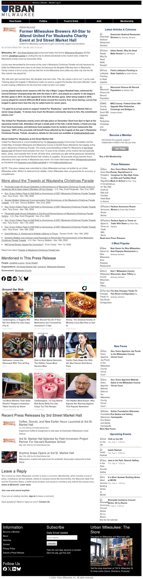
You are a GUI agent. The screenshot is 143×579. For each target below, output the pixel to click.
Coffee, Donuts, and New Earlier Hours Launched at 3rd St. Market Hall (56, 423)
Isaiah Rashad (114, 450)
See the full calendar (109, 519)
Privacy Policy (9, 548)
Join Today (120, 148)
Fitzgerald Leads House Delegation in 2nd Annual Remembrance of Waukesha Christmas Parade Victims (47, 214)
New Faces (120, 346)
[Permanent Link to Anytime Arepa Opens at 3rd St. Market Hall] (9, 462)
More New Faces (108, 428)
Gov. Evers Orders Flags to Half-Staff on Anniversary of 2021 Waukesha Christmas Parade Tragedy (50, 193)
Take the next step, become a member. (64, 549)
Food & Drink (71, 21)
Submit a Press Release (13, 552)
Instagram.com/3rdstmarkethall (32, 162)
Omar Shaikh (14, 111)
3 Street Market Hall (28, 52)
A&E (99, 21)
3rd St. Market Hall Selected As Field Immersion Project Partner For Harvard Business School (53, 440)
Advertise (7, 540)
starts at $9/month (10, 484)
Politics (43, 21)
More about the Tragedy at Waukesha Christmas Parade (48, 180)
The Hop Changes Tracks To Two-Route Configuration (123, 292)
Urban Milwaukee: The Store (110, 529)
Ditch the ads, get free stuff (58, 552)
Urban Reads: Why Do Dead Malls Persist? (123, 52)
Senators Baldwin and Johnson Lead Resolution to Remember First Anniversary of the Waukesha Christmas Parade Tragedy (47, 239)
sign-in (32, 496)
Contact (6, 544)
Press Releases (120, 164)
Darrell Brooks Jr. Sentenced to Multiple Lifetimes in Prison (31, 233)
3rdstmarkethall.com (84, 132)
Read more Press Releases (112, 238)
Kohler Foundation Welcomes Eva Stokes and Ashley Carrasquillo (125, 414)
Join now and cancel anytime (15, 490)
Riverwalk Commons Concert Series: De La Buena (121, 501)
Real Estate (15, 21)
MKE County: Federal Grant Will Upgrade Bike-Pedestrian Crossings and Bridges (125, 106)
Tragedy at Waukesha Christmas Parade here (38, 249)
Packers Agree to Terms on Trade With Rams (123, 222)
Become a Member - (41, 2)
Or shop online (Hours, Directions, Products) (110, 571)
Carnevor (6, 129)
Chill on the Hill (115, 439)
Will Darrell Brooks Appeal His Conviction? (24, 244)
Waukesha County (55, 141)
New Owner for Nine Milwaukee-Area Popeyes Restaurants (125, 250)
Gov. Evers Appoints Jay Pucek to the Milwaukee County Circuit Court (126, 354)
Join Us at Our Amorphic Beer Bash (17, 2)
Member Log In (55, 2)
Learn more (25, 484)
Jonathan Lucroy (17, 55)
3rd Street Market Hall (12, 47)
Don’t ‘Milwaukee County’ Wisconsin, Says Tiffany (122, 272)
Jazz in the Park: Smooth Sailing (123, 460)
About (5, 535)
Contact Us (44, 501)
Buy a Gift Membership (110, 156)
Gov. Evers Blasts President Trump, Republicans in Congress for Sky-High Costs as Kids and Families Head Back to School (125, 175)
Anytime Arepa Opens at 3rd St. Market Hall (46, 453)
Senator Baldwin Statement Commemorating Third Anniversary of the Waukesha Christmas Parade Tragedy (48, 201)
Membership (127, 21)
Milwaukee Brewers (74, 52)
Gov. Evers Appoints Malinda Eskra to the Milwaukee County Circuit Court (125, 382)
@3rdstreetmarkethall (86, 159)
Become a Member (120, 135)
